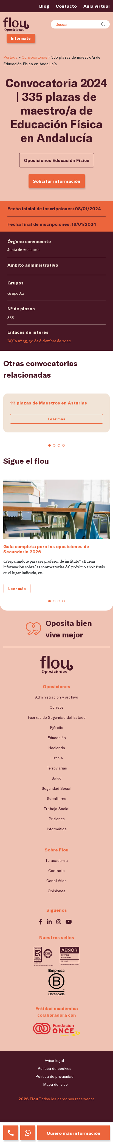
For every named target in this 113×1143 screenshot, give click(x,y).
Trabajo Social (56, 808)
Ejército (56, 727)
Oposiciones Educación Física (56, 160)
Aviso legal (54, 1060)
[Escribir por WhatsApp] (27, 1132)
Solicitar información (56, 181)
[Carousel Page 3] (59, 445)
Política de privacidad (54, 1076)
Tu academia (56, 860)
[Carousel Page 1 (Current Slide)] (49, 445)
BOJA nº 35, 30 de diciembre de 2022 (39, 341)
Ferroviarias (56, 768)
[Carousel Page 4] (63, 445)
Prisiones (57, 818)
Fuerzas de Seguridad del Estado (57, 717)
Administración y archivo (56, 697)
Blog (44, 5)
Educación (56, 737)
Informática (57, 828)
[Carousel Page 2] (54, 445)
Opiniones (56, 890)
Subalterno (56, 798)
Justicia (56, 758)
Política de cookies (54, 1068)
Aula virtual (96, 5)
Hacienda (56, 747)
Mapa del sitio (55, 1084)
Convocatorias (34, 57)
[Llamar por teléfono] (10, 1132)
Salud (56, 778)
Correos (57, 707)
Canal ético (56, 880)
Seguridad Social (56, 788)
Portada (10, 57)
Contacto (66, 5)
